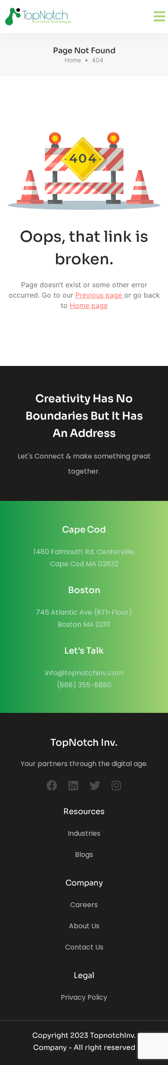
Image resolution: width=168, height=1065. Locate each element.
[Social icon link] (51, 785)
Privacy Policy (84, 997)
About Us (84, 926)
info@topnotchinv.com (84, 673)
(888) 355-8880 (84, 685)
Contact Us (84, 947)
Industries (84, 833)
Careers (84, 905)
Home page (89, 305)
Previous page (99, 295)
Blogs (84, 855)
